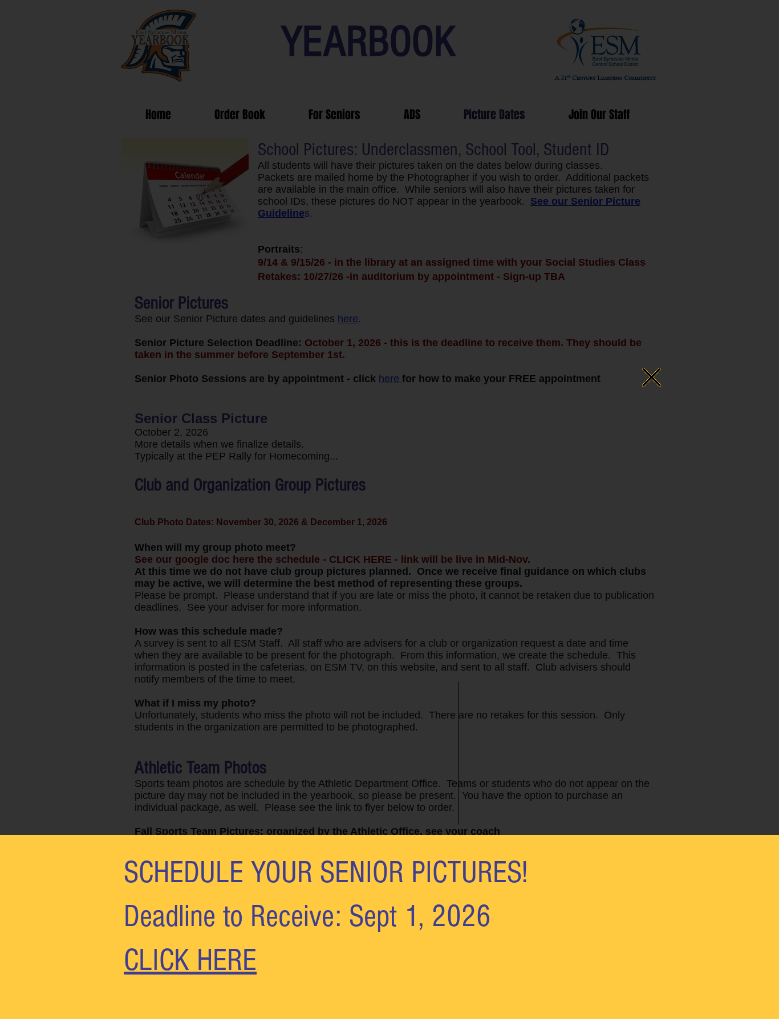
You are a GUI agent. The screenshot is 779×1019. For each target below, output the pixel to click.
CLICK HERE (190, 960)
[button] (651, 377)
